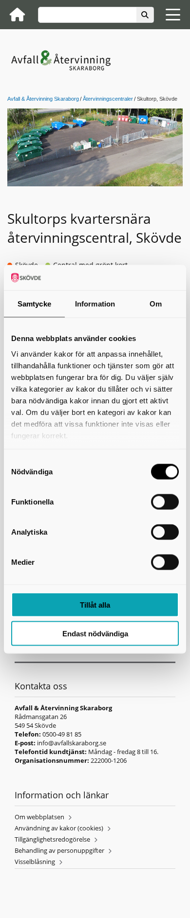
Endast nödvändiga (95, 633)
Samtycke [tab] (34, 304)
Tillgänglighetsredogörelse (52, 839)
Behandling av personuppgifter (59, 850)
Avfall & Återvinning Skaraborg (43, 99)
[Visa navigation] (173, 14)
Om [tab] (156, 304)
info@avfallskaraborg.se (71, 742)
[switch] (165, 502)
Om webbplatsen (39, 816)
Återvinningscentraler (108, 99)
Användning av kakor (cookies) (59, 828)
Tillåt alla (95, 605)
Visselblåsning (35, 861)
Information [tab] (95, 304)
